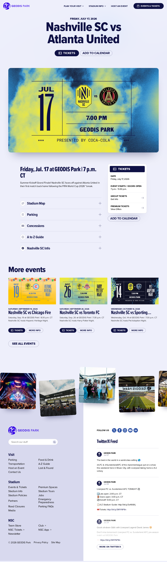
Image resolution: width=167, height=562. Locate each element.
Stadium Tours (46, 491)
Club (41, 525)
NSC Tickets (15, 529)
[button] (60, 203)
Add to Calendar (96, 53)
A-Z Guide (44, 464)
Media (11, 510)
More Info (35, 330)
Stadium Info (96, 6)
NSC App (43, 529)
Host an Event (119, 6)
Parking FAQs (46, 506)
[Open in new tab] (114, 430)
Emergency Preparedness (46, 501)
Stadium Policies (17, 495)
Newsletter (14, 534)
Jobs (41, 495)
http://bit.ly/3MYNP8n (116, 509)
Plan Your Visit (72, 6)
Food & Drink (45, 460)
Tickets (69, 53)
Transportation (16, 464)
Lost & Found (45, 468)
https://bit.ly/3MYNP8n (110, 540)
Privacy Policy (41, 542)
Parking (12, 460)
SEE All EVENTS (23, 343)
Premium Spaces (47, 487)
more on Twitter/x (110, 546)
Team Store (14, 525)
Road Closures (16, 506)
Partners (12, 501)
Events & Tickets (17, 487)
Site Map (55, 542)
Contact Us (14, 472)
